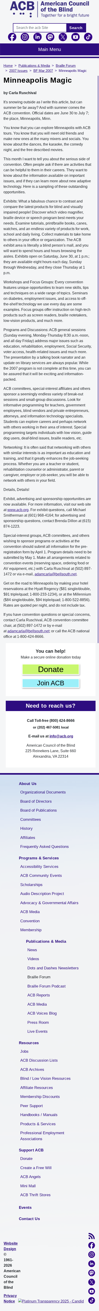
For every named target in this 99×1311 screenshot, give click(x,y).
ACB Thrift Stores (35, 1195)
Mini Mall (28, 1186)
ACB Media (30, 912)
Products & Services (38, 1124)
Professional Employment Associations (42, 1136)
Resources (29, 1043)
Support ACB (31, 1150)
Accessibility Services (39, 866)
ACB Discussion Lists (39, 1060)
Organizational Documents (43, 792)
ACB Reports (38, 995)
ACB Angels (30, 1177)
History (26, 828)
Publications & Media (34, 66)
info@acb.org (61, 736)
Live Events (37, 1031)
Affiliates (27, 838)
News (32, 950)
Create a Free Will (36, 1168)
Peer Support (31, 1106)
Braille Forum (66, 66)
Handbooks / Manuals (39, 1115)
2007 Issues (18, 71)
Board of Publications (38, 810)
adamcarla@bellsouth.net (55, 574)
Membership (30, 930)
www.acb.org (18, 510)
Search (76, 28)
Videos (33, 959)
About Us (27, 784)
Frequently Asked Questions (44, 846)
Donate (51, 669)
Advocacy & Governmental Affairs (49, 903)
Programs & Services (39, 858)
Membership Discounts (40, 1096)
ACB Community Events (41, 875)
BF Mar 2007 (43, 71)
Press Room (38, 1022)
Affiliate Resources (36, 1088)
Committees (30, 819)
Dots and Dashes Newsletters (53, 968)
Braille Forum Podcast (46, 986)
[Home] (49, 9)
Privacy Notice (10, 1298)
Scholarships (31, 885)
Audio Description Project (42, 894)
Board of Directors (36, 801)
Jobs (24, 1051)
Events (25, 1207)
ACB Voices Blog (42, 1013)
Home (8, 66)
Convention (30, 921)
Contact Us (29, 1219)
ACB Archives (32, 1069)
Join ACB (50, 683)
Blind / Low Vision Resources (45, 1078)
